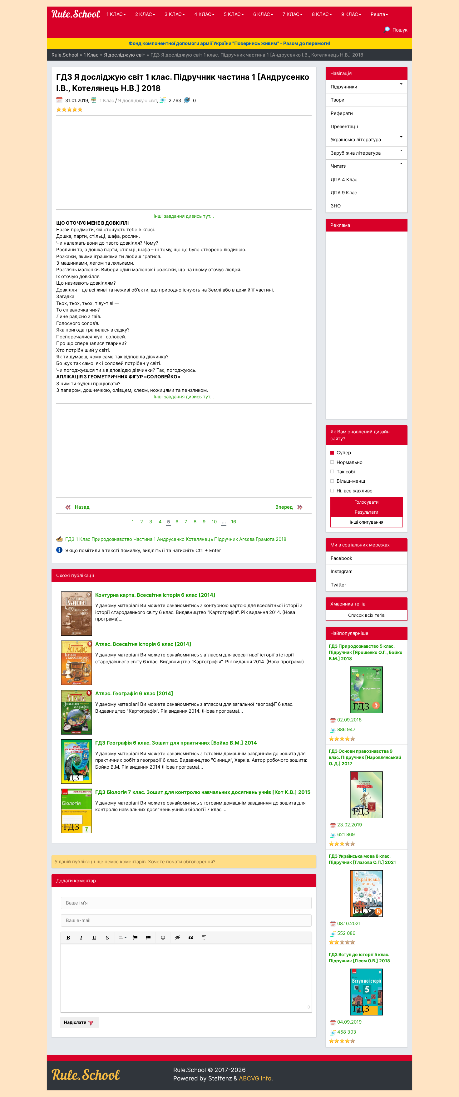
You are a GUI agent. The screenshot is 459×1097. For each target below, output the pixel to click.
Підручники (344, 87)
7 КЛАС (291, 14)
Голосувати (366, 502)
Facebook (341, 558)
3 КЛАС (173, 14)
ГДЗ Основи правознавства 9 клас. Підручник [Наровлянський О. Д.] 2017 (365, 757)
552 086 (346, 933)
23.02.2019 (349, 825)
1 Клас (107, 100)
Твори (337, 100)
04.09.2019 (349, 1022)
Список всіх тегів (366, 615)
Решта (378, 14)
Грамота (265, 539)
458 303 (346, 1032)
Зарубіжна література (356, 153)
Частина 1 (144, 539)
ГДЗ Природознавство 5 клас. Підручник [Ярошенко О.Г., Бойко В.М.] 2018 (365, 652)
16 (233, 522)
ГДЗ (70, 539)
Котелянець (199, 539)
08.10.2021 (349, 923)
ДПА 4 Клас (344, 179)
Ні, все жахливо (354, 491)
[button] (68, 938)
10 (214, 522)
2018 (281, 539)
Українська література (356, 139)
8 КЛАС (320, 14)
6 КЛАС (261, 14)
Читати (339, 166)
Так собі (345, 472)
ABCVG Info (255, 1078)
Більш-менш (350, 481)
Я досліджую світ (137, 100)
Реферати (342, 113)
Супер (343, 453)
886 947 (346, 729)
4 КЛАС (202, 14)
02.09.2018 (349, 720)
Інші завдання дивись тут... (184, 216)
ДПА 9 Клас (344, 193)
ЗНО (336, 206)
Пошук (399, 30)
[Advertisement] (184, 162)
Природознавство (111, 539)
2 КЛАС (143, 14)
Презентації (344, 126)
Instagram (342, 571)
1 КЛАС (114, 14)
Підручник (226, 539)
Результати (366, 512)
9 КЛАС (349, 14)
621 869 (346, 834)
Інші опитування (366, 522)
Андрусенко (171, 539)
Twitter (338, 585)
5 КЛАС (232, 14)
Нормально (349, 462)
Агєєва (246, 539)
